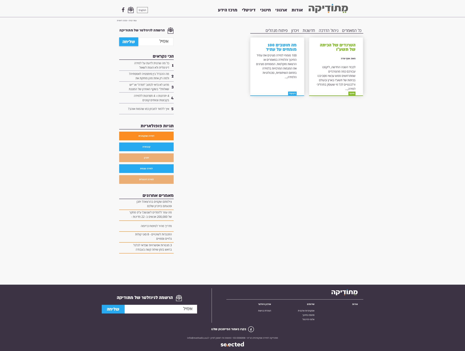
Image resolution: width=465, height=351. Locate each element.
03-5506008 (239, 337)
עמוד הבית (133, 20)
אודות (297, 10)
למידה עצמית (146, 168)
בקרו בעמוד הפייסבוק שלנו (229, 329)
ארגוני (281, 10)
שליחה (128, 41)
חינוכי (265, 10)
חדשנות (309, 30)
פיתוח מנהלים (277, 30)
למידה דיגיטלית (146, 179)
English (142, 10)
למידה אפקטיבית (146, 135)
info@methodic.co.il (198, 337)
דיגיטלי (249, 10)
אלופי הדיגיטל (308, 319)
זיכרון (295, 30)
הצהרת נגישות (264, 311)
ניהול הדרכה (328, 30)
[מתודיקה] (328, 8)
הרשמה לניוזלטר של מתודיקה (142, 30)
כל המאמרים (351, 30)
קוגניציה (146, 146)
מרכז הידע (227, 10)
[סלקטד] (232, 344)
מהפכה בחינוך (308, 315)
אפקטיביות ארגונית (306, 311)
